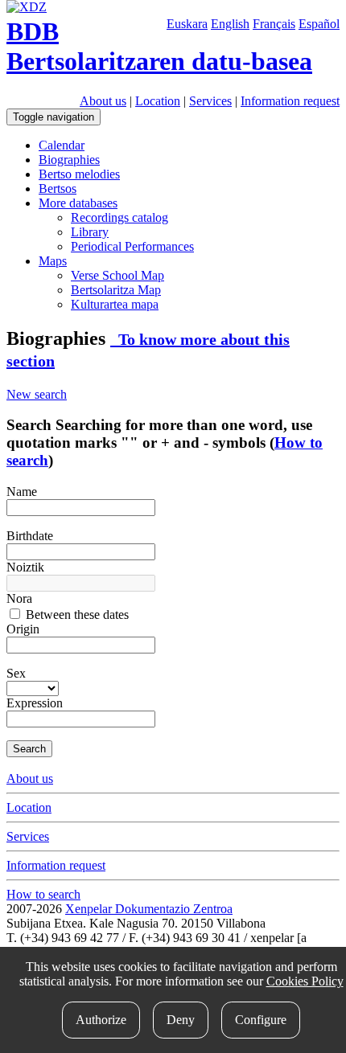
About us (103, 101)
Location (157, 101)
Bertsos (57, 188)
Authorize (101, 1019)
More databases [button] (78, 203)
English (230, 24)
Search (29, 749)
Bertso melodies (79, 174)
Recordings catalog (119, 217)
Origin (22, 629)
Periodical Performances (132, 246)
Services (210, 101)
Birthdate (29, 536)
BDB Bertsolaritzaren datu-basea (159, 46)
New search (36, 394)
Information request (290, 101)
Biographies (69, 159)
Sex (16, 673)
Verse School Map (117, 275)
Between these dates (76, 614)
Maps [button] (53, 261)
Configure (260, 1019)
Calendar (61, 145)
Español (319, 24)
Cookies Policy (305, 981)
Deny (181, 1019)
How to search (43, 894)
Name (21, 491)
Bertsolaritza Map (116, 290)
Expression (34, 703)
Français (274, 24)
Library (90, 232)
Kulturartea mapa (115, 304)
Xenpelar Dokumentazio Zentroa (149, 909)
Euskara (187, 24)
